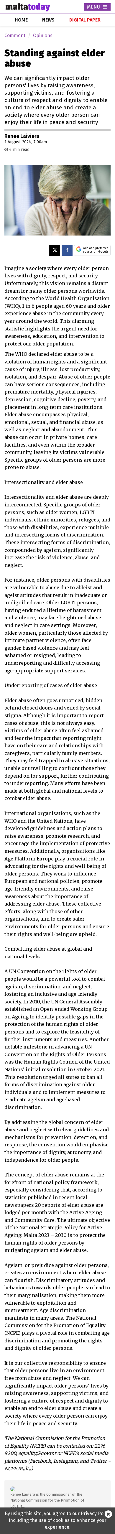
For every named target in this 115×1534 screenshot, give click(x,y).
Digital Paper (85, 20)
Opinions (42, 35)
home (21, 20)
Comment (14, 35)
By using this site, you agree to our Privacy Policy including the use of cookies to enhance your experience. (58, 1520)
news (48, 20)
